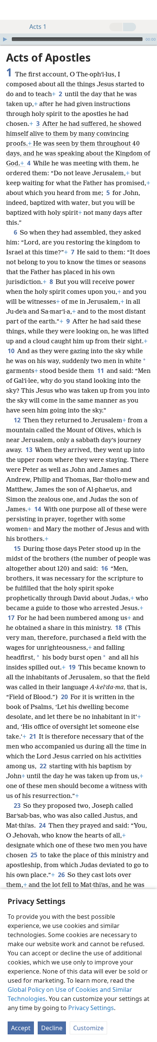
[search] (147, 10)
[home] (11, 10)
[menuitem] (11, 10)
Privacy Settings (91, 1008)
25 (34, 855)
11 (101, 370)
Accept (20, 1028)
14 (38, 509)
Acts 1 (37, 26)
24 (43, 825)
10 (12, 351)
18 (119, 627)
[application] (78, 39)
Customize (88, 1028)
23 (18, 805)
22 (44, 766)
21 (33, 736)
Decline (51, 1028)
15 (18, 548)
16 (105, 568)
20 (65, 697)
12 (18, 420)
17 (12, 618)
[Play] (5, 39)
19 (73, 667)
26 (62, 875)
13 (30, 450)
